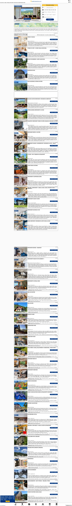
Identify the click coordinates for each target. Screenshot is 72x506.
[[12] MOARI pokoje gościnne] (20, 170)
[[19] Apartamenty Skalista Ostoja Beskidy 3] (20, 263)
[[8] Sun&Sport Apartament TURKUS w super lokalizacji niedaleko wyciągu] (20, 125)
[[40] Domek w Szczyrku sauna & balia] (20, 496)
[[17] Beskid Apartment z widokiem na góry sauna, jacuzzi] (20, 225)
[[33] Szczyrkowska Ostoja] (20, 418)
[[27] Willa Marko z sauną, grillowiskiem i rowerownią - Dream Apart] (20, 352)
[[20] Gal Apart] (20, 274)
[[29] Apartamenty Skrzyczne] (20, 374)
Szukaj (50, 19)
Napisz (71, 505)
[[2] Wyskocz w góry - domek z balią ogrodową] (20, 52)
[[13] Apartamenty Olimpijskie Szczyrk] (20, 181)
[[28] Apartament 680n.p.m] (20, 363)
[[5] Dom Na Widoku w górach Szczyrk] (20, 86)
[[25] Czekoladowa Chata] (20, 330)
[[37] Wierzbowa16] (20, 463)
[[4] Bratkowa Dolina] (20, 74)
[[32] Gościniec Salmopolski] (20, 407)
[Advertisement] (36, 238)
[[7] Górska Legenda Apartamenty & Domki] (20, 114)
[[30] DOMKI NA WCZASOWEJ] (20, 385)
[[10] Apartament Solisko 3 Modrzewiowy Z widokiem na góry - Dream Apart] (20, 147)
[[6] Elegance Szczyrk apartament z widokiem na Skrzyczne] (20, 103)
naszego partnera (39, 290)
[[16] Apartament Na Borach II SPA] (20, 214)
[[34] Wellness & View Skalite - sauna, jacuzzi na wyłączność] (20, 430)
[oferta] (17, 107)
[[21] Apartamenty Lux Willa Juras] (20, 285)
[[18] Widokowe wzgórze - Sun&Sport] (20, 252)
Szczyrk (15, 37)
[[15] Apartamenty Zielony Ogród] (20, 203)
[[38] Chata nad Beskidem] (20, 474)
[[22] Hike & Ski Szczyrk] (20, 296)
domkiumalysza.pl (36, 1)
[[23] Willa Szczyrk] (20, 307)
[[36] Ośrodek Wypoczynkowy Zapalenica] (20, 452)
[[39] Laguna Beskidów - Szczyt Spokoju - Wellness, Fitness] (20, 485)
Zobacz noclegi (54, 39)
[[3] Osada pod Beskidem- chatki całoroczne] (20, 63)
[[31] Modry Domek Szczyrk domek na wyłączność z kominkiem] (20, 396)
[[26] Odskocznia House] (20, 341)
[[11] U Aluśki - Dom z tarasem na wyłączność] (20, 159)
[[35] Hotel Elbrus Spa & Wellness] (20, 441)
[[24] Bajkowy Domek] (20, 318)
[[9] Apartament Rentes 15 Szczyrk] (20, 136)
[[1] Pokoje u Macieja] (20, 41)
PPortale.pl (4, 505)
